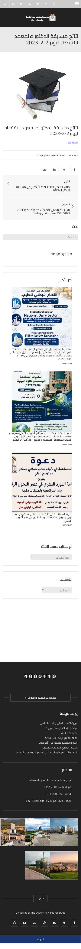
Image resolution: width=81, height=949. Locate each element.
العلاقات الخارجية (57, 155)
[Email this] (44, 169)
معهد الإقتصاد (42, 155)
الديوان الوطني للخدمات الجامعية (60, 747)
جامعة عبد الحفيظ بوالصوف (41, 697)
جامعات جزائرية (69, 732)
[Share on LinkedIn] (54, 169)
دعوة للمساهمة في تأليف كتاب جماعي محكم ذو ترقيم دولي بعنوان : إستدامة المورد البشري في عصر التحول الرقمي (42, 517)
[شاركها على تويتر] (64, 169)
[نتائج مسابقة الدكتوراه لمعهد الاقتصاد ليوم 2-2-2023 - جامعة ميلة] (40, 17)
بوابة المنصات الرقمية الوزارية (61, 728)
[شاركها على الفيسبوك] (74, 169)
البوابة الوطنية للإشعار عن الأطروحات (58, 742)
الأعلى (40, 898)
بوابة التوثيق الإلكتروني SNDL (61, 737)
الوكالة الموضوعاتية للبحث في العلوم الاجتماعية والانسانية (46, 752)
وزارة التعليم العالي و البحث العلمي (58, 723)
